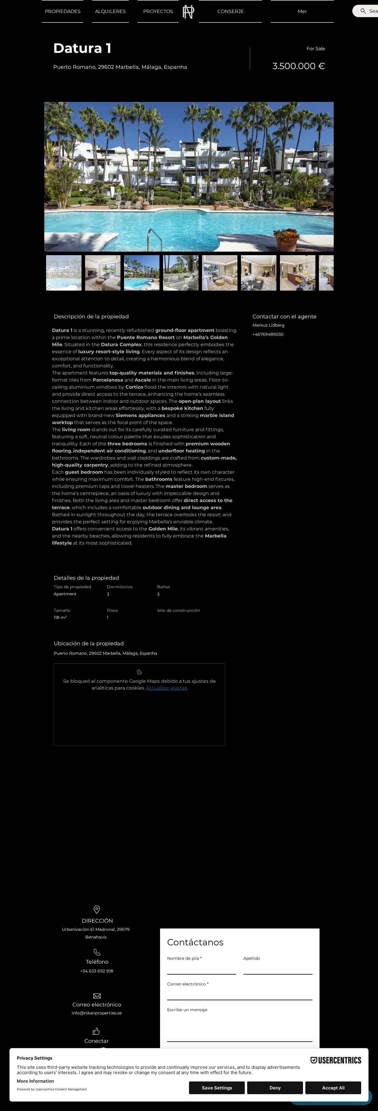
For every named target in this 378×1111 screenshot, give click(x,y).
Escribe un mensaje (187, 1009)
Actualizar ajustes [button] (166, 688)
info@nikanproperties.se (97, 1013)
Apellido (251, 958)
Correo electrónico (187, 984)
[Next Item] (323, 177)
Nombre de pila (184, 958)
